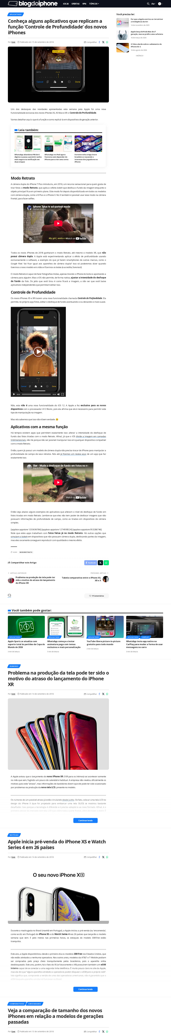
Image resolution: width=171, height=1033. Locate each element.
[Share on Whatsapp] (107, 42)
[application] (38, 352)
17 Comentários (98, 596)
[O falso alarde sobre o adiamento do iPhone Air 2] (122, 47)
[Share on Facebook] (99, 42)
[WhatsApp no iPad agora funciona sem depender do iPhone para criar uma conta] (58, 143)
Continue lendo (85, 820)
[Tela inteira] (62, 394)
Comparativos (17, 1004)
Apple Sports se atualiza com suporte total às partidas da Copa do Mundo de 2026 (26, 644)
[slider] (36, 394)
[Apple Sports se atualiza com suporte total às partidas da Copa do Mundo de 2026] (26, 627)
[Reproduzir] (14, 394)
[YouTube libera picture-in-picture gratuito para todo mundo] (105, 627)
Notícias (14, 835)
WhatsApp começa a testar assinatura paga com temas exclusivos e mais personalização (63, 644)
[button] (38, 352)
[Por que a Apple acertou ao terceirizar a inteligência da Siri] (122, 22)
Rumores (14, 666)
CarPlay (145, 637)
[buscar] (148, 3)
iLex (13, 42)
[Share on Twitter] (103, 42)
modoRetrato (26, 552)
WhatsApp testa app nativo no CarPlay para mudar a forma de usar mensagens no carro (144, 644)
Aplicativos (15, 14)
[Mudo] (58, 394)
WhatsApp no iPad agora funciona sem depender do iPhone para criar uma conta (56, 157)
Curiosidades (34, 1004)
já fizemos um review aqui (73, 454)
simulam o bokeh (19, 536)
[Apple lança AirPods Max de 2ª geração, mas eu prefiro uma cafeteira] (122, 35)
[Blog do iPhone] (33, 3)
